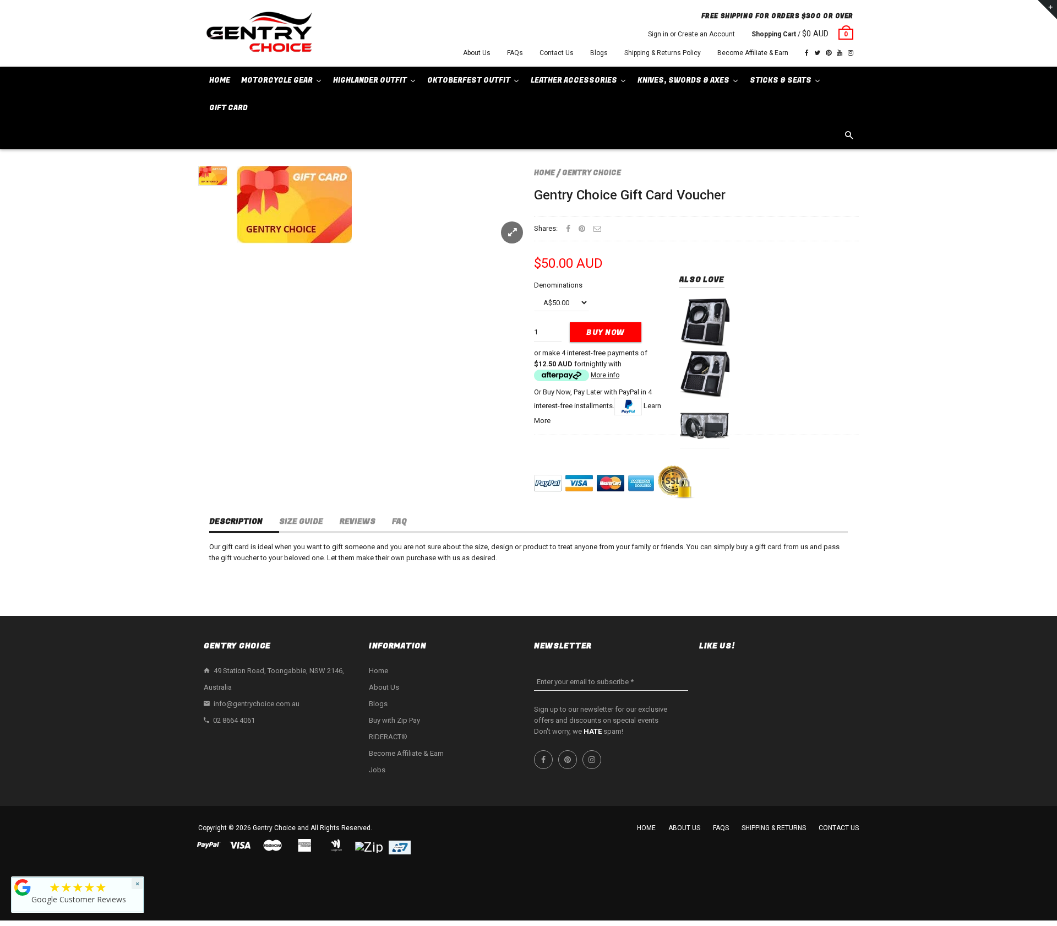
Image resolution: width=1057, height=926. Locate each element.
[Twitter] (817, 53)
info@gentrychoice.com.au (256, 704)
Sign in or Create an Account (691, 34)
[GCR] (22, 887)
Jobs (377, 770)
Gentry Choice (591, 172)
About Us (477, 53)
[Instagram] (850, 53)
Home (544, 172)
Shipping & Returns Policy (662, 53)
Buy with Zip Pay (394, 720)
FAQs (515, 53)
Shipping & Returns (774, 828)
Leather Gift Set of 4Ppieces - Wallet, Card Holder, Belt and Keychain (704, 388)
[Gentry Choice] (259, 33)
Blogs (599, 53)
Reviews (357, 521)
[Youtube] (839, 53)
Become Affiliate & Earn (752, 53)
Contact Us (557, 53)
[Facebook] (807, 53)
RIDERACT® (388, 737)
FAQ (399, 521)
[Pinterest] (828, 53)
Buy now (605, 332)
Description (236, 521)
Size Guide (301, 521)
